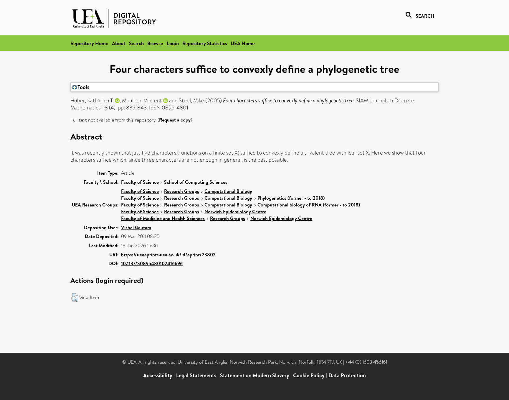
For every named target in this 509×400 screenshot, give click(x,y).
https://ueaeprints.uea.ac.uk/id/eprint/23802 (168, 254)
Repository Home (89, 43)
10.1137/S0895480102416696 (152, 263)
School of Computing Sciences (195, 182)
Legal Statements (196, 375)
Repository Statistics (204, 43)
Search (136, 43)
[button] (74, 297)
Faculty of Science (140, 182)
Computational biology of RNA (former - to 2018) (308, 204)
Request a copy (175, 120)
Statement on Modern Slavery (254, 375)
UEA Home (243, 43)
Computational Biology (228, 191)
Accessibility (157, 375)
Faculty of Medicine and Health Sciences (163, 218)
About (118, 43)
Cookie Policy (309, 375)
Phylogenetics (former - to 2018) (291, 198)
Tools (83, 87)
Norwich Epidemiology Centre (235, 211)
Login (173, 43)
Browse (155, 43)
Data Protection (347, 375)
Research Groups (181, 191)
